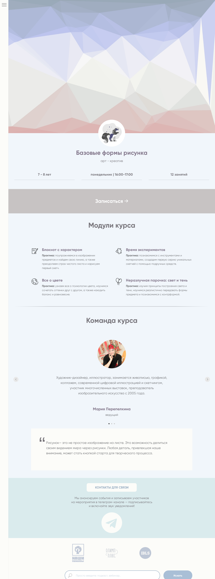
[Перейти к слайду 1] (109, 423)
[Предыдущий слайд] (15, 379)
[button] (111, 201)
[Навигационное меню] (4, 5)
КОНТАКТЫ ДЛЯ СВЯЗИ (111, 487)
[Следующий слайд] (207, 379)
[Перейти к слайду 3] (114, 423)
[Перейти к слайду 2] (111, 423)
